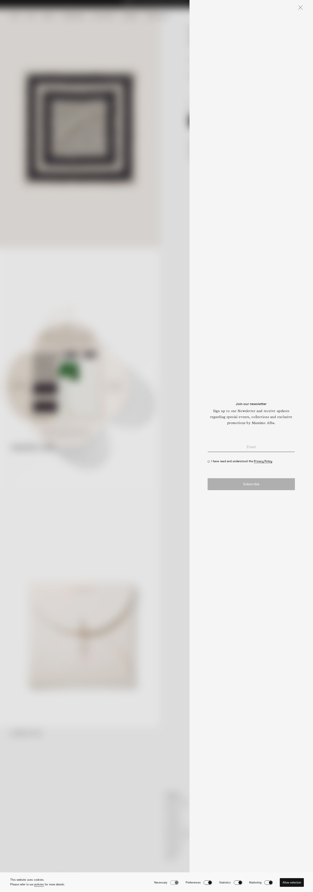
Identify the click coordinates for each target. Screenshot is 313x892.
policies (39, 884)
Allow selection (292, 882)
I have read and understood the (241, 461)
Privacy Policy (263, 461)
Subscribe (251, 484)
